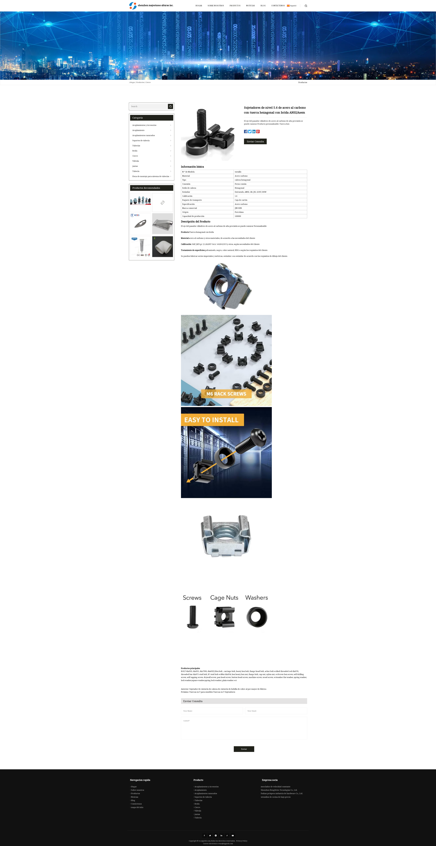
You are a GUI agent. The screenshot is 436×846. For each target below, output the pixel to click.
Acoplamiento (138, 130)
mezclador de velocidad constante (275, 786)
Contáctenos (278, 5)
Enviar (244, 749)
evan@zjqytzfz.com (225, 843)
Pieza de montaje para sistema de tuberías (150, 176)
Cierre (148, 82)
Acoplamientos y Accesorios (144, 125)
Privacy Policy (241, 841)
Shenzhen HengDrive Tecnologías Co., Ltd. (279, 790)
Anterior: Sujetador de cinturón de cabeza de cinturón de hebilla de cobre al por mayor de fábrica (223, 689)
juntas (135, 166)
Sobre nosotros (216, 5)
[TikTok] (227, 835)
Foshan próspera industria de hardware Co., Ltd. (282, 793)
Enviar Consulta (255, 141)
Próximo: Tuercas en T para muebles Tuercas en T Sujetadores (208, 692)
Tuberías (136, 145)
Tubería (135, 171)
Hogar (199, 5)
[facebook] (204, 835)
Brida (134, 150)
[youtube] (232, 835)
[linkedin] (221, 835)
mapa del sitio (137, 807)
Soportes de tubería (141, 140)
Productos (235, 5)
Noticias (250, 5)
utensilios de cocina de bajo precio (276, 797)
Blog (263, 5)
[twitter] (210, 835)
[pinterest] (215, 835)
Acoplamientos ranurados (143, 135)
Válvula (135, 161)
